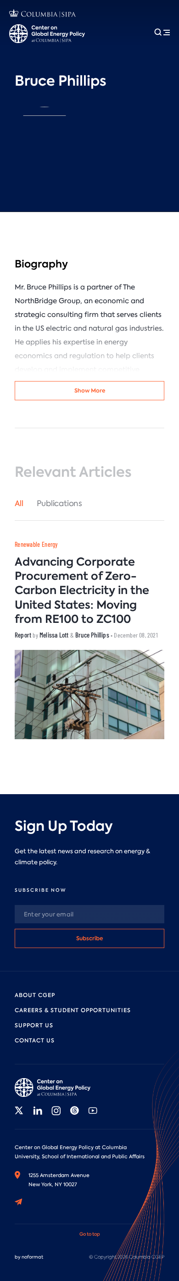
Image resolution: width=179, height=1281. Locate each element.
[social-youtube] (92, 1110)
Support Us (34, 1025)
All (19, 503)
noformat (32, 1257)
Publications (59, 503)
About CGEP (35, 995)
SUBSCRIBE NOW (40, 890)
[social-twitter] (19, 1110)
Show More (89, 390)
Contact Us (35, 1040)
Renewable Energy (36, 544)
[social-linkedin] (37, 1110)
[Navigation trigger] (162, 32)
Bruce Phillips (92, 635)
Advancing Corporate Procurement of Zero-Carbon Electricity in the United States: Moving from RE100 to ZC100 (82, 590)
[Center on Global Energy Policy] (47, 33)
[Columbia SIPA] (42, 14)
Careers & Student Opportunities (73, 1010)
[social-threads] (74, 1110)
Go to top (89, 1234)
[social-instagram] (56, 1110)
